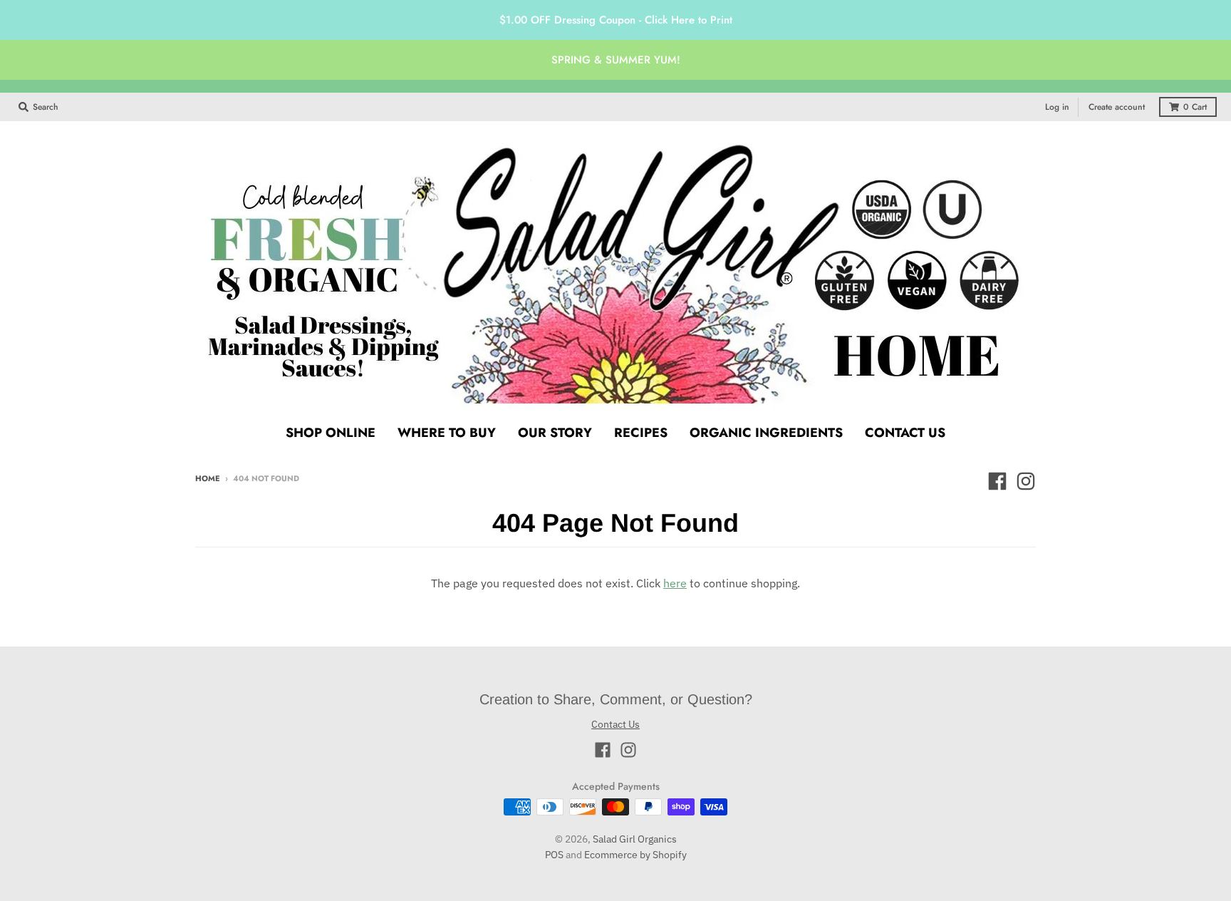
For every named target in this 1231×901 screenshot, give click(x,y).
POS (554, 854)
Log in (1057, 107)
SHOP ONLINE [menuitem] (330, 432)
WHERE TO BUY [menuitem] (447, 432)
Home (207, 478)
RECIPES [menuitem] (641, 432)
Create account (1117, 107)
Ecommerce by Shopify (635, 854)
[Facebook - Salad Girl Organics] (997, 481)
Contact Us (615, 724)
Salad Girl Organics (635, 839)
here (675, 583)
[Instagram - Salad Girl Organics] (1026, 481)
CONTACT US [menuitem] (905, 432)
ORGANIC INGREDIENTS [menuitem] (766, 432)
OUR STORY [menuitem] (555, 432)
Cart (1195, 107)
